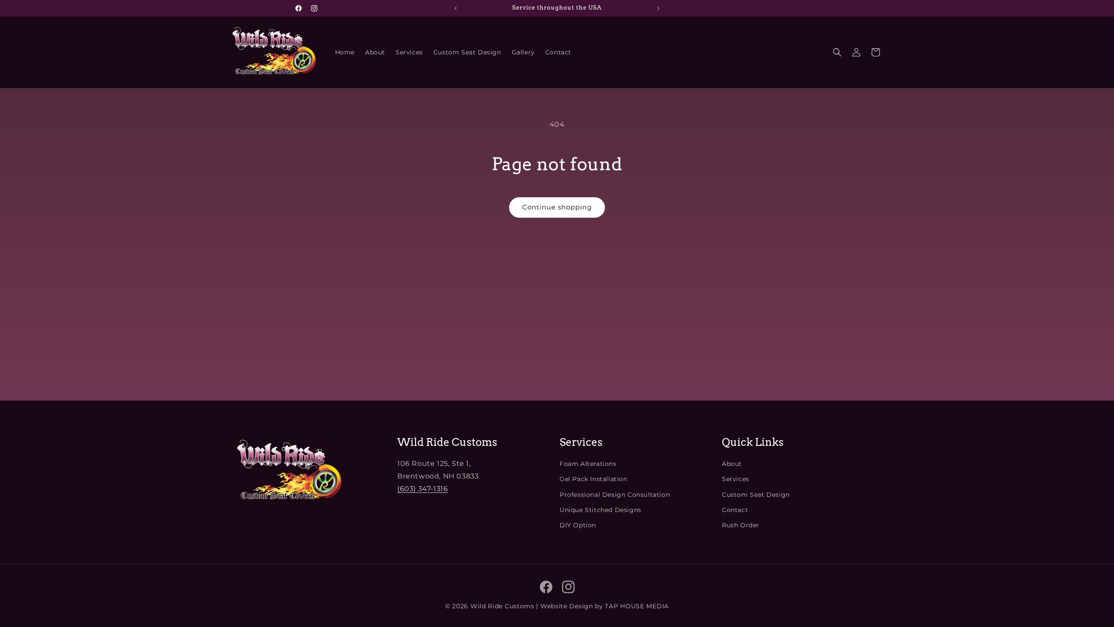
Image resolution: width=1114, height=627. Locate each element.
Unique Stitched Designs (600, 510)
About (732, 464)
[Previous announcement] (455, 8)
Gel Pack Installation (593, 479)
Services (735, 479)
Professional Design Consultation (615, 495)
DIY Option (578, 525)
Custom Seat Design (756, 495)
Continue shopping (557, 207)
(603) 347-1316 (422, 489)
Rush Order (740, 525)
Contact (735, 510)
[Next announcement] (658, 8)
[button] (837, 52)
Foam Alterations (588, 464)
